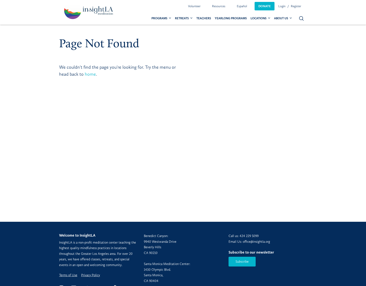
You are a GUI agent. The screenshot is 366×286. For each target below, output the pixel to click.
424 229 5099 (249, 236)
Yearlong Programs (231, 18)
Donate (264, 6)
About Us (281, 18)
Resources (218, 6)
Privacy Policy (90, 275)
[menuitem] (194, 6)
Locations (258, 18)
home (90, 74)
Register (296, 6)
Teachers (203, 18)
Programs (159, 18)
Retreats (182, 18)
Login (282, 6)
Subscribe (242, 261)
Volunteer (194, 6)
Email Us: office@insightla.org (249, 242)
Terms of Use (68, 275)
